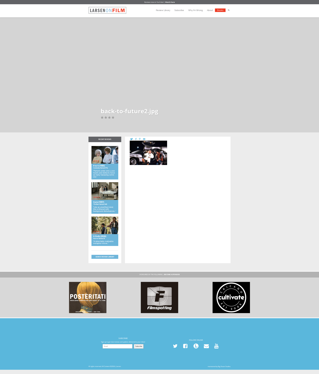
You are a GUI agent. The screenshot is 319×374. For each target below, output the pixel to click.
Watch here (170, 2)
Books (220, 10)
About (210, 10)
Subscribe (179, 10)
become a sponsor (172, 274)
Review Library (163, 10)
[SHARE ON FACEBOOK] (137, 139)
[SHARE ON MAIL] (145, 139)
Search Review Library (105, 257)
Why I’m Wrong (195, 10)
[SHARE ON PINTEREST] (141, 139)
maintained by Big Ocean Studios (219, 366)
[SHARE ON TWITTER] (132, 139)
